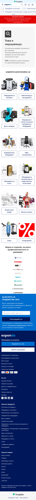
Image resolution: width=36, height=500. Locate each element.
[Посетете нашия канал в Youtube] (2, 398)
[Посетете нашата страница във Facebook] (6, 398)
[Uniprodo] (18, 293)
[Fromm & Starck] (18, 289)
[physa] (18, 281)
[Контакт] (25, 4)
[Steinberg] (18, 269)
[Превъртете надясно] (34, 19)
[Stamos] (18, 262)
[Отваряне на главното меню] (2, 5)
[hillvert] (18, 277)
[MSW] (18, 266)
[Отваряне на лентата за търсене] (22, 4)
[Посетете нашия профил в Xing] (12, 398)
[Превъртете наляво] (1, 19)
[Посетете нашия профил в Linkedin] (9, 398)
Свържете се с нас (18, 344)
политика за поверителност (17, 325)
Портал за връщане (18, 350)
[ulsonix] (18, 273)
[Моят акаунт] (29, 4)
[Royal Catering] (18, 258)
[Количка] (32, 4)
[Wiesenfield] (18, 285)
